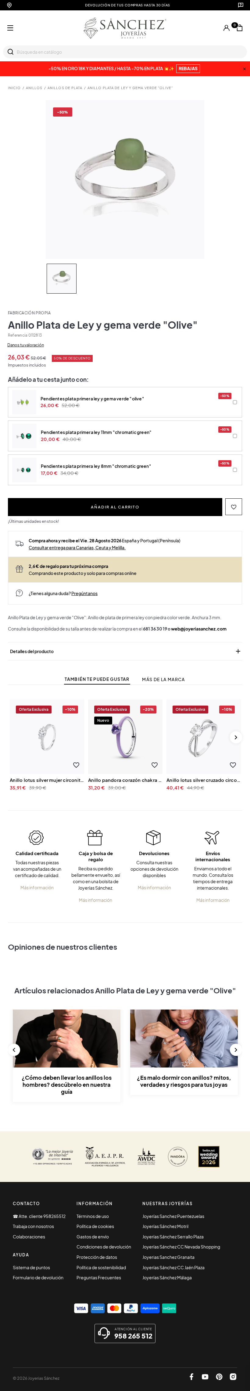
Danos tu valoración (25, 344)
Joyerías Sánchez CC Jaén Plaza (173, 1267)
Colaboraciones (29, 1236)
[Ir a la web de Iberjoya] (105, 1156)
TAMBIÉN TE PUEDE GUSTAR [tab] (97, 679)
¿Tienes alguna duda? (63, 593)
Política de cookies (95, 1226)
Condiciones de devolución (104, 1246)
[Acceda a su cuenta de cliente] (226, 28)
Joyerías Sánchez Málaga (167, 1277)
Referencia (17, 335)
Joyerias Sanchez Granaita (168, 1257)
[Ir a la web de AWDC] (146, 1156)
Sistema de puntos (31, 1267)
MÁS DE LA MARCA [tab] (163, 679)
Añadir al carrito (115, 506)
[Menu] (10, 28)
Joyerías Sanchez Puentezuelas (173, 1216)
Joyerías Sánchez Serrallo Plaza (173, 1236)
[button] (233, 506)
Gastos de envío (93, 1236)
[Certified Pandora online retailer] (177, 1156)
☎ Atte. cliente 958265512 (39, 1216)
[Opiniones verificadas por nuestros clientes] (52, 1156)
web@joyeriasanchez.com (199, 628)
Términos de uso (93, 1216)
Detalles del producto (126, 651)
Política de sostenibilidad (101, 1267)
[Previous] (14, 1050)
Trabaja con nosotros (33, 1226)
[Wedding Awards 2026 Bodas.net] (209, 1156)
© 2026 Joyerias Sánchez (36, 1378)
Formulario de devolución (38, 1277)
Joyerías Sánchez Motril (165, 1226)
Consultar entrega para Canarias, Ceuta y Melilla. (77, 547)
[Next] (236, 737)
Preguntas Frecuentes (99, 1277)
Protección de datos (97, 1257)
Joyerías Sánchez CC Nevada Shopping (181, 1246)
